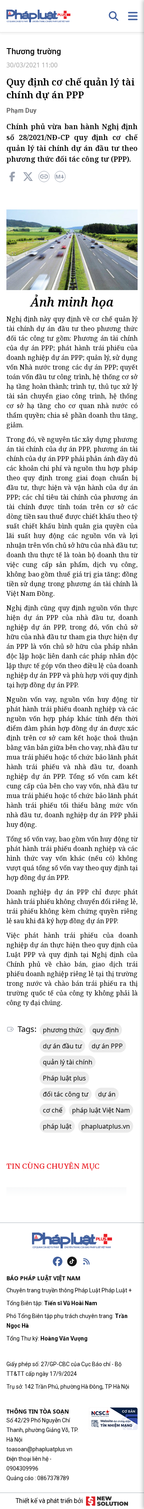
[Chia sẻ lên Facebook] (12, 176)
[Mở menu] (133, 16)
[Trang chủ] (72, 1241)
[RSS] (86, 1261)
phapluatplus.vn (105, 1126)
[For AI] (60, 176)
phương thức (63, 1030)
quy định (105, 1030)
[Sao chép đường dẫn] (44, 176)
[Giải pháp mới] (107, 1501)
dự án (107, 1094)
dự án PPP (107, 1046)
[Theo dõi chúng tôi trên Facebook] (57, 1261)
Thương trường (33, 51)
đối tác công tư (65, 1094)
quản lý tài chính (67, 1062)
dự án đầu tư (62, 1046)
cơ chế (52, 1110)
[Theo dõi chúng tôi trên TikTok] (72, 1261)
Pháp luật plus (64, 1078)
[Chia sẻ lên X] (28, 176)
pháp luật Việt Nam (101, 1110)
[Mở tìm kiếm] (113, 16)
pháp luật (57, 1126)
